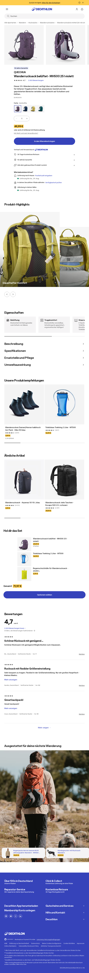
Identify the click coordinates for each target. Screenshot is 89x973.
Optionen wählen (44, 595)
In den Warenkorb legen (44, 141)
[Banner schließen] (83, 2)
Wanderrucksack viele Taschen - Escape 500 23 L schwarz (59, 503)
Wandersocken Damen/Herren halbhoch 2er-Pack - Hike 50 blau (23, 428)
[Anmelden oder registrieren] (76, 9)
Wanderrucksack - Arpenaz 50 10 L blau (22, 502)
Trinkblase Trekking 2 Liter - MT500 (60, 427)
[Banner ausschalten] (79, 2)
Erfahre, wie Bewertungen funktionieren (18, 631)
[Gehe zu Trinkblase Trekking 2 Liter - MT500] (24, 559)
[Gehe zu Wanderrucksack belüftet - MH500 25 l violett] (24, 544)
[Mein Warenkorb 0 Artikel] (82, 9)
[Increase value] (27, 118)
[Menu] (7, 9)
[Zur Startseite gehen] (42, 9)
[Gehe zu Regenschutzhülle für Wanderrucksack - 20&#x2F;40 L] (24, 574)
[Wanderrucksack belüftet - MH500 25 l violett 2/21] (65, 45)
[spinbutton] (21, 118)
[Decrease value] (16, 118)
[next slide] (13, 294)
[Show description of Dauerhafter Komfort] (55, 282)
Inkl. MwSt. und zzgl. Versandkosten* (26, 133)
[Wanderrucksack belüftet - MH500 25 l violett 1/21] (24, 45)
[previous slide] (7, 294)
